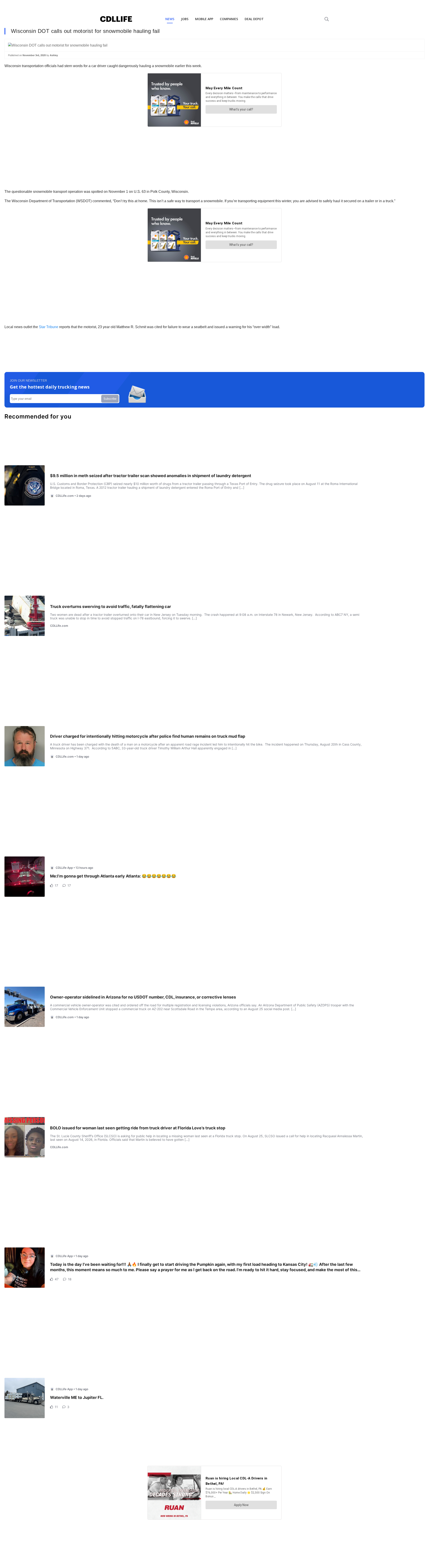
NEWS (169, 19)
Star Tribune (48, 327)
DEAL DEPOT (254, 19)
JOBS (184, 19)
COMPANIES (229, 19)
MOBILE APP (204, 19)
